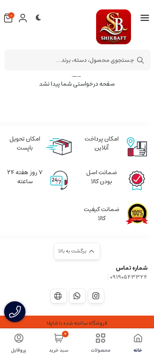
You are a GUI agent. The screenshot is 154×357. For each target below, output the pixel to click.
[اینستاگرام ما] (96, 296)
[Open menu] (145, 18)
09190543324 (128, 277)
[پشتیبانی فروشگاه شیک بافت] (77, 296)
